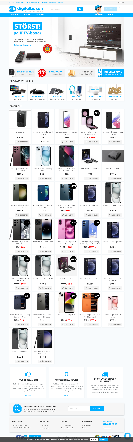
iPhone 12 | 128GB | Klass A (90, 278)
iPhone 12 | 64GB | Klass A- (113, 242)
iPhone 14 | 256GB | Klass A (66, 315)
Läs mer (94, 439)
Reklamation (86, 428)
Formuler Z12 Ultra (66, 278)
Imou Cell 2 (20, 132)
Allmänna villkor (87, 425)
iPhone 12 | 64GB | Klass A (89, 205)
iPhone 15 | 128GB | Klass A (113, 205)
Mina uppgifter (44, 428)
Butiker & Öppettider (67, 428)
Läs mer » (28, 395)
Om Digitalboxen (66, 425)
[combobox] (63, 9)
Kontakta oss (107, 428)
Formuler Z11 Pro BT (113, 169)
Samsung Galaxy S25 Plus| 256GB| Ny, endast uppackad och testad (90, 244)
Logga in (121, 2)
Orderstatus (44, 425)
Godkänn (103, 439)
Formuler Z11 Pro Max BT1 (90, 169)
